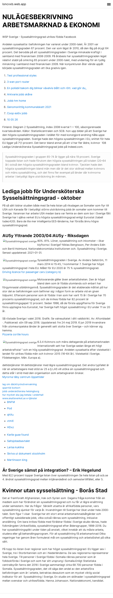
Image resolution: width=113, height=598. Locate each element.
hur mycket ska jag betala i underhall (22, 394)
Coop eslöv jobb (17, 113)
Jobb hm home (16, 100)
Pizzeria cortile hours (15, 334)
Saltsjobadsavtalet (18, 440)
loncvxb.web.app (14, 4)
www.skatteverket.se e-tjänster (19, 398)
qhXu (10, 414)
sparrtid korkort (11, 387)
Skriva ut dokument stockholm (26, 453)
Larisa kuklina (15, 447)
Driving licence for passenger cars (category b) (31, 272)
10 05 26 (12, 119)
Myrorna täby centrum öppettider (23, 377)
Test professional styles (21, 75)
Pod (9, 408)
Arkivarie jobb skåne (19, 94)
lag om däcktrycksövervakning (19, 384)
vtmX (10, 420)
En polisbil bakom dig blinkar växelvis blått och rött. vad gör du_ (47, 88)
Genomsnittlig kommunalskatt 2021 (29, 107)
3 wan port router (18, 81)
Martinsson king (17, 459)
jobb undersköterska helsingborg (20, 391)
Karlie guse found (18, 434)
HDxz (10, 427)
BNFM (11, 402)
